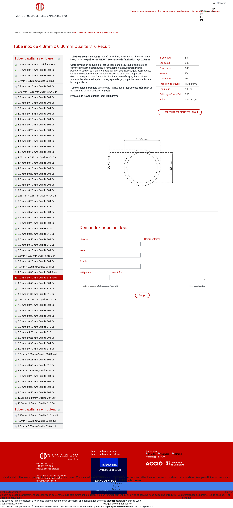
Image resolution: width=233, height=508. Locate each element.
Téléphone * (86, 272)
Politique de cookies (130, 480)
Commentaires (152, 239)
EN (213, 8)
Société (84, 239)
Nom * (83, 250)
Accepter (116, 489)
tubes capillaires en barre (59, 32)
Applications (183, 11)
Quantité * (116, 272)
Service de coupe (166, 11)
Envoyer (142, 295)
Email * (83, 261)
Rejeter (116, 486)
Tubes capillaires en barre (104, 451)
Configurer (116, 483)
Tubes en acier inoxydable (143, 11)
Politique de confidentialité (108, 286)
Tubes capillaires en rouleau (105, 454)
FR (213, 5)
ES (213, 2)
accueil (18, 32)
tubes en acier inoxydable (34, 32)
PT (213, 11)
